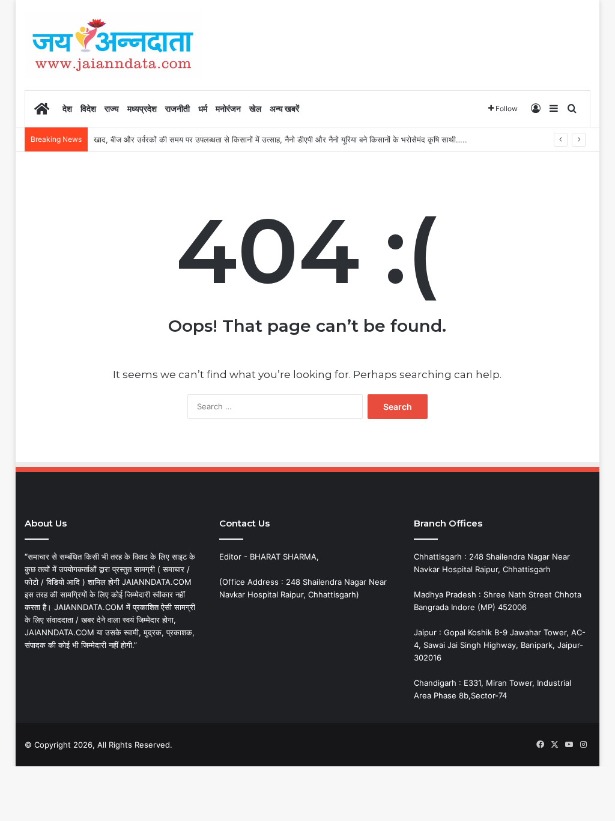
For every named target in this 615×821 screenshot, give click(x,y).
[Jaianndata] (113, 45)
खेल (255, 108)
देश (67, 108)
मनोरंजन (228, 108)
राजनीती (177, 108)
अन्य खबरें (284, 108)
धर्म (202, 108)
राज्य (112, 108)
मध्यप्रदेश (142, 108)
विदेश (88, 108)
